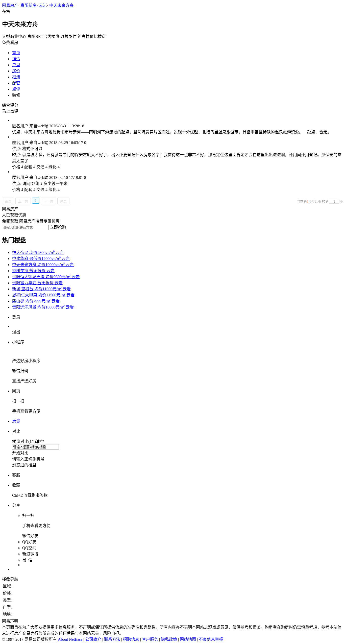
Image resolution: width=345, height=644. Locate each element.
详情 (16, 59)
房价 (16, 71)
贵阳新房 (28, 5)
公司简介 (93, 639)
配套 (16, 83)
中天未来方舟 (61, 5)
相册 (16, 77)
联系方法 (112, 639)
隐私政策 (169, 639)
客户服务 (150, 639)
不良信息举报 (211, 639)
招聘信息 (131, 639)
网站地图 (188, 639)
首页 (16, 53)
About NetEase (70, 639)
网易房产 (10, 5)
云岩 (43, 5)
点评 (16, 89)
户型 (16, 65)
